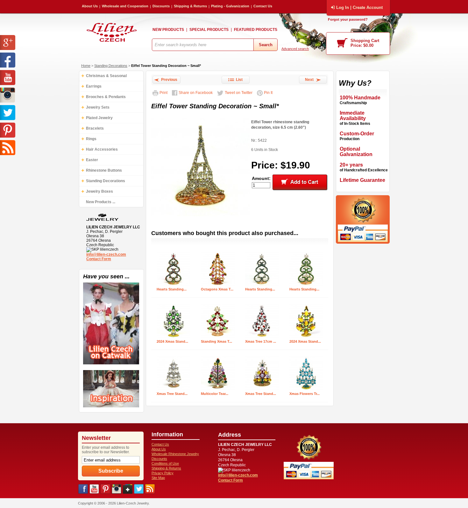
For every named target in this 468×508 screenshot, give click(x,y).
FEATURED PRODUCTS (255, 29)
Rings (91, 139)
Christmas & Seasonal (106, 76)
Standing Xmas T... (216, 341)
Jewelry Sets (98, 107)
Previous (168, 79)
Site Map (158, 478)
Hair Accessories (102, 149)
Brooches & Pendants (106, 97)
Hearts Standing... (172, 289)
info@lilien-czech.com (106, 254)
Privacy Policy (163, 473)
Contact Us (262, 6)
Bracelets (95, 128)
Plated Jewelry (99, 118)
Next (310, 79)
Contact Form (98, 259)
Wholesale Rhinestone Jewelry (175, 454)
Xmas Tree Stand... (172, 394)
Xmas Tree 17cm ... (260, 341)
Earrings (94, 86)
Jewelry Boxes (99, 191)
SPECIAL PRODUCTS (209, 29)
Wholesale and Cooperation (125, 6)
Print (163, 92)
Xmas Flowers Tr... (304, 394)
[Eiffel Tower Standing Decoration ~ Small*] (200, 216)
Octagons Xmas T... (217, 289)
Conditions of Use (165, 463)
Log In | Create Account (359, 7)
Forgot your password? (348, 19)
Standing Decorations (110, 66)
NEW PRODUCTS (168, 29)
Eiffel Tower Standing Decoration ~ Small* (166, 66)
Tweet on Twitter (238, 92)
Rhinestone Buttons (104, 170)
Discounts (161, 6)
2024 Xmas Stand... (172, 341)
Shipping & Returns (190, 6)
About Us (90, 6)
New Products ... (100, 202)
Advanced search (295, 49)
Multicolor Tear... (214, 394)
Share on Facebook (196, 92)
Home (85, 66)
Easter (92, 160)
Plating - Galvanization (230, 6)
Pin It (268, 92)
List (238, 79)
